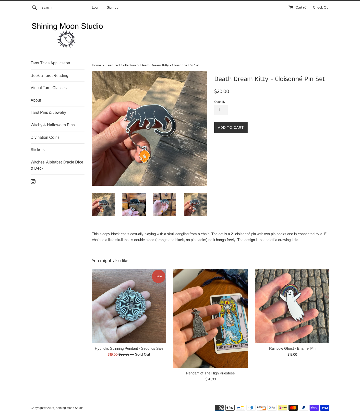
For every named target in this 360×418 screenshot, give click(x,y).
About (36, 100)
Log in (96, 7)
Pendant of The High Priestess (210, 373)
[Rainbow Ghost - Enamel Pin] (292, 306)
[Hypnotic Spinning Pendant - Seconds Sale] (129, 306)
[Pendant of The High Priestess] (210, 318)
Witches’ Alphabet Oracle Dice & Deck (57, 165)
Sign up (113, 7)
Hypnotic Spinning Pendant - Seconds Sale (129, 348)
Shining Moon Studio (70, 408)
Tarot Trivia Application (50, 63)
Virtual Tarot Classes (49, 88)
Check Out (321, 7)
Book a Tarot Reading (49, 75)
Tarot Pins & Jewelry (48, 112)
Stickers (38, 150)
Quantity (219, 102)
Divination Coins (45, 137)
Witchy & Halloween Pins (53, 125)
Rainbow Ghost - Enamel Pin (292, 348)
